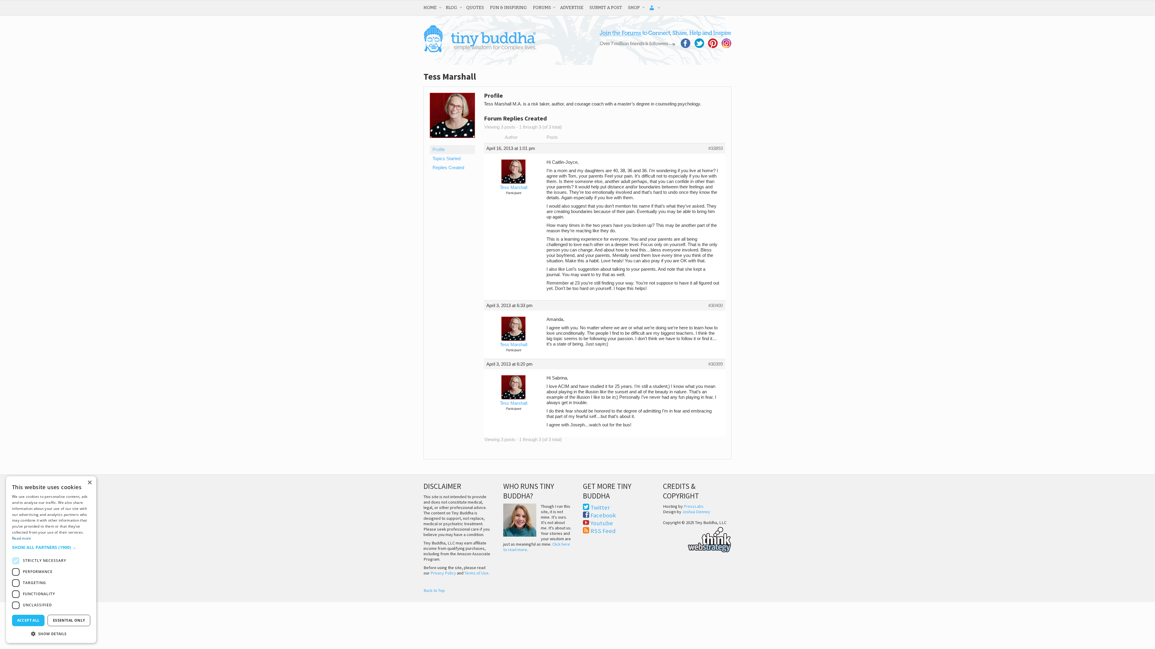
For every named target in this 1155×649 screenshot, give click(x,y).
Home (430, 7)
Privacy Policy (443, 573)
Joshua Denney (696, 511)
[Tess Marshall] (452, 142)
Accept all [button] (28, 620)
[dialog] (51, 559)
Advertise (572, 7)
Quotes (475, 7)
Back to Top (434, 590)
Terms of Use (476, 573)
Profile (439, 149)
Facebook (603, 515)
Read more (21, 538)
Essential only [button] (69, 620)
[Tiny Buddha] (480, 51)
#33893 (715, 148)
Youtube (601, 523)
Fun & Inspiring (508, 7)
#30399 (715, 364)
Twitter (600, 507)
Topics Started (446, 158)
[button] (51, 547)
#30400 (715, 305)
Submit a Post (606, 7)
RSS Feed (603, 531)
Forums (542, 7)
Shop (634, 7)
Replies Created (448, 167)
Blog (451, 7)
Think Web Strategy (697, 538)
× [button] (89, 482)
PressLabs (694, 506)
